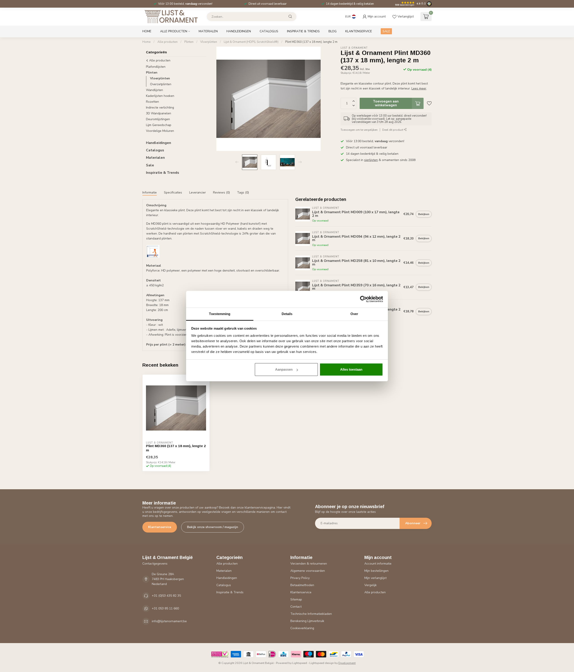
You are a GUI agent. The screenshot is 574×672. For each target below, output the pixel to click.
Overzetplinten (160, 84)
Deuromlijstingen (158, 119)
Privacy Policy (300, 578)
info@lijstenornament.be (169, 621)
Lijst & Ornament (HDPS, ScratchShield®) (251, 42)
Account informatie (377, 563)
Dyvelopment (347, 663)
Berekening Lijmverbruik (307, 621)
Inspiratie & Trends (303, 31)
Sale (150, 165)
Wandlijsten (154, 90)
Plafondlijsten (155, 67)
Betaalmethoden (302, 585)
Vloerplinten (208, 42)
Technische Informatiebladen (311, 614)
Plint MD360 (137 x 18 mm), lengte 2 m (311, 42)
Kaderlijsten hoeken (160, 96)
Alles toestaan (351, 369)
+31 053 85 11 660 (165, 608)
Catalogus (269, 31)
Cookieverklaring (302, 628)
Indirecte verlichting (160, 107)
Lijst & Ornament (354, 48)
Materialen (208, 31)
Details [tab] (287, 314)
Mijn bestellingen (376, 571)
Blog (332, 31)
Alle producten (173, 31)
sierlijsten (371, 160)
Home (146, 31)
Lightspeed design (321, 663)
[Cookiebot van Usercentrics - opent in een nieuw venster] (363, 299)
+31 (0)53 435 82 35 (166, 596)
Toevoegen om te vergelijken (359, 130)
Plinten (189, 42)
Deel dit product (393, 130)
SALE (386, 31)
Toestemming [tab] (219, 314)
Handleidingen (238, 31)
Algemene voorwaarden (307, 571)
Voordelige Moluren (160, 131)
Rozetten (152, 102)
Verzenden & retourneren (308, 563)
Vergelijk (370, 585)
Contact (296, 607)
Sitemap (296, 599)
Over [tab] (354, 314)
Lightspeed (299, 663)
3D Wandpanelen (158, 113)
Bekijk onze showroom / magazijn (212, 527)
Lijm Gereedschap (158, 125)
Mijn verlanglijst (375, 578)
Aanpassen (284, 369)
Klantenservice (358, 31)
